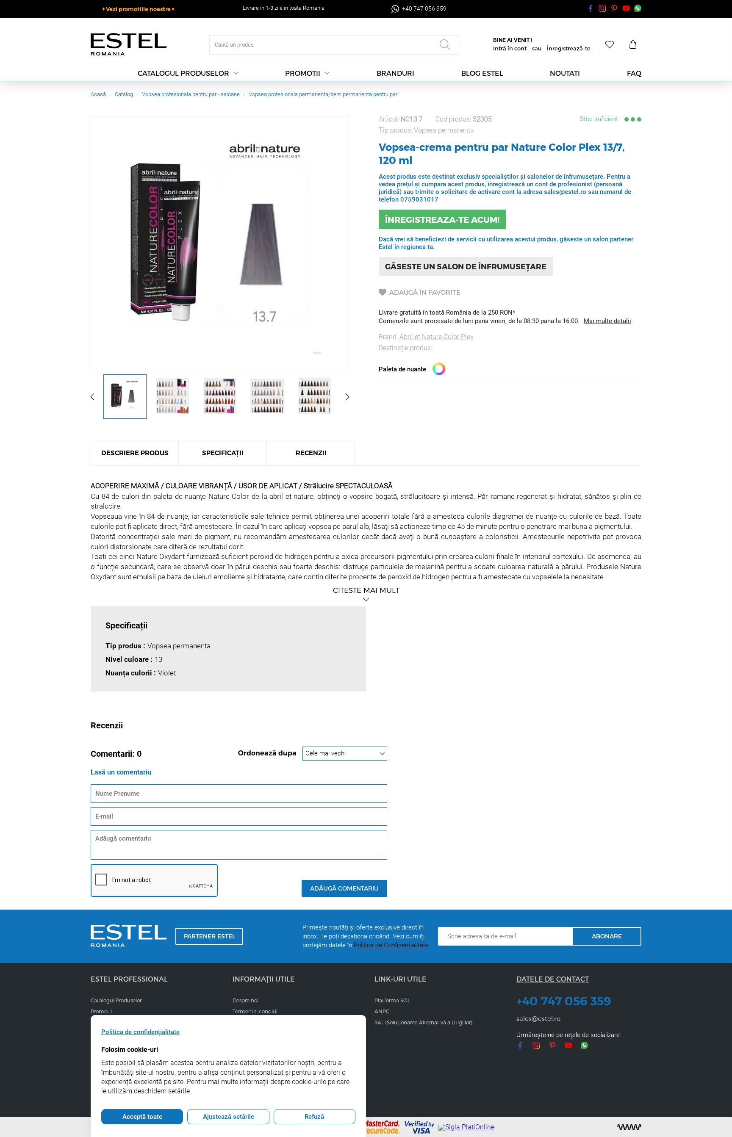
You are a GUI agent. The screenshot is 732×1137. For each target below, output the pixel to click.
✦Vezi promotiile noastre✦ (138, 9)
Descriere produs (135, 453)
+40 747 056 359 (563, 1001)
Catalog (124, 94)
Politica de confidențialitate (140, 1032)
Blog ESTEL (482, 73)
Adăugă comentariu (344, 888)
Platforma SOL (392, 1000)
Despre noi (245, 1000)
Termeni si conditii (255, 1011)
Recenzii (311, 453)
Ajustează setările (228, 1116)
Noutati (565, 73)
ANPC (381, 1011)
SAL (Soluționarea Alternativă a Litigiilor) (423, 1022)
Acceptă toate (142, 1116)
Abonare (607, 936)
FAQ (634, 73)
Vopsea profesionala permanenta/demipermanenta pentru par (323, 94)
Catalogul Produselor (116, 1000)
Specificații (223, 453)
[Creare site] (629, 1127)
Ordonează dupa (268, 753)
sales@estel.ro (538, 1018)
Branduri (395, 73)
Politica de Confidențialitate (391, 945)
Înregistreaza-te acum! (442, 219)
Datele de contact (552, 979)
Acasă (98, 94)
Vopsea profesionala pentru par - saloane (191, 94)
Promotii (302, 73)
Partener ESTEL (209, 936)
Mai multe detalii (607, 321)
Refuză (314, 1116)
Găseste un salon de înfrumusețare (465, 266)
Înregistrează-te (569, 48)
